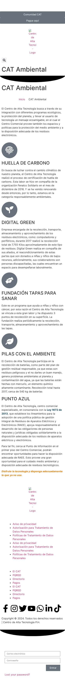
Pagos (16, 582)
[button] (4, 60)
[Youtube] (31, 608)
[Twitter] (23, 608)
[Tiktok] (58, 608)
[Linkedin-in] (49, 608)
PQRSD (17, 575)
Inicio (22, 99)
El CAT (17, 571)
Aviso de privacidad (24, 523)
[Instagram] (14, 608)
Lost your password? (17, 674)
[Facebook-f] (5, 608)
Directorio (19, 578)
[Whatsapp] (40, 608)
